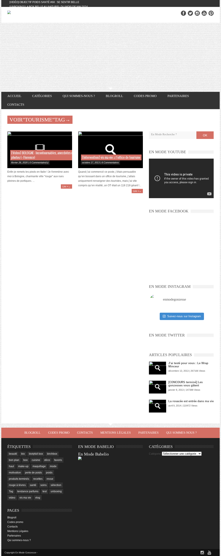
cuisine (36, 460)
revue (50, 478)
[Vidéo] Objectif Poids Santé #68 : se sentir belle (44, 2)
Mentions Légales (115, 432)
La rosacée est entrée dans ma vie (191, 401)
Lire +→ (66, 186)
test (45, 491)
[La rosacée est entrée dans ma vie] (157, 406)
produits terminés (19, 478)
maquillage (39, 466)
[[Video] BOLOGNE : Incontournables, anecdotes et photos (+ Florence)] (39, 149)
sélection (56, 485)
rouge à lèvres (17, 485)
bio (23, 453)
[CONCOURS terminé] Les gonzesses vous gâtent (185, 384)
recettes (38, 478)
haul (11, 466)
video (12, 497)
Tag (11, 491)
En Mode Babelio (93, 454)
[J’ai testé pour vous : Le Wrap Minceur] (157, 368)
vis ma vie (25, 497)
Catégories (155, 453)
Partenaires (178, 96)
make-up (23, 466)
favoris (58, 460)
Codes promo (145, 96)
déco (47, 460)
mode (53, 466)
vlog (37, 497)
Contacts (15, 104)
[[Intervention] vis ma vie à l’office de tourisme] (110, 149)
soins (43, 485)
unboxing (56, 491)
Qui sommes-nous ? (79, 96)
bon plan (14, 460)
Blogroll (114, 96)
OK (205, 135)
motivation (15, 472)
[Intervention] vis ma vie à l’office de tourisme (111, 157)
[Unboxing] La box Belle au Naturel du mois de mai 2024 (48, 6)
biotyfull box (36, 453)
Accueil (14, 96)
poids (49, 472)
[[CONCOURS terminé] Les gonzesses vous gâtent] (157, 387)
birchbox (52, 453)
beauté (13, 453)
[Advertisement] (110, 55)
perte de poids (33, 472)
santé (33, 485)
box (25, 460)
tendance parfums (27, 491)
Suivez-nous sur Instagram (184, 316)
